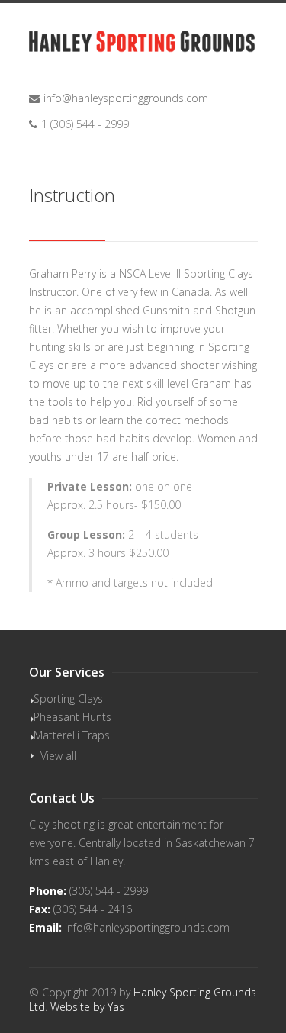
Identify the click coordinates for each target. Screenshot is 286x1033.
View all (58, 755)
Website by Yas (87, 1006)
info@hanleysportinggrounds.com (125, 98)
